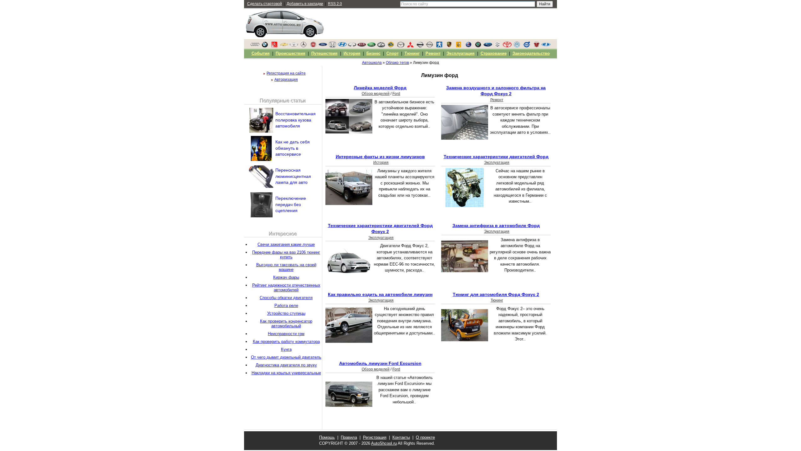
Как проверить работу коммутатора (286, 341)
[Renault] (458, 46)
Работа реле (286, 305)
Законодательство (531, 53)
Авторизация (286, 79)
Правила (349, 437)
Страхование (494, 53)
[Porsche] (449, 46)
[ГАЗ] (536, 46)
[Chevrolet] (284, 46)
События (261, 53)
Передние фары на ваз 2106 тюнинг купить (286, 254)
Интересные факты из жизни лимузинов (380, 156)
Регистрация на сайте (286, 73)
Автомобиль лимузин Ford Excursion (380, 363)
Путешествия (324, 53)
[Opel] (429, 46)
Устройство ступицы (286, 313)
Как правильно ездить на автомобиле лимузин (380, 294)
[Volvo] (526, 46)
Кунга (286, 349)
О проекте (425, 437)
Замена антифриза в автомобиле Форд (496, 225)
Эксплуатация (496, 162)
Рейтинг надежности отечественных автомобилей (286, 287)
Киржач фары (286, 277)
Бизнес (373, 53)
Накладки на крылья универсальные (286, 373)
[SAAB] (468, 46)
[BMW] (264, 46)
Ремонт (496, 100)
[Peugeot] (439, 46)
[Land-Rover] (371, 46)
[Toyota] (507, 46)
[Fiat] (313, 46)
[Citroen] (274, 46)
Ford (396, 93)
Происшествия (290, 53)
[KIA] (361, 46)
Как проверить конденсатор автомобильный (286, 323)
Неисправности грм (286, 333)
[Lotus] (390, 46)
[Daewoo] (293, 46)
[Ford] (323, 46)
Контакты (401, 437)
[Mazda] (400, 46)
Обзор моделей (376, 93)
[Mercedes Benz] (303, 46)
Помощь (327, 437)
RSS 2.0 (335, 4)
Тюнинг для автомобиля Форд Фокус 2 (496, 294)
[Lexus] (381, 46)
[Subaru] (487, 46)
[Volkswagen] (517, 46)
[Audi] (255, 46)
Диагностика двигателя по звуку (286, 365)
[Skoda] (478, 46)
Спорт (392, 53)
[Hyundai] (342, 46)
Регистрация (374, 437)
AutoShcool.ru (384, 443)
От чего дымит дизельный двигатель (286, 357)
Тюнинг (497, 300)
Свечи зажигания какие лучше (286, 244)
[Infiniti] (352, 46)
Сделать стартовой (264, 4)
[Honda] (332, 46)
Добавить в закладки (305, 4)
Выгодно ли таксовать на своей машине (286, 267)
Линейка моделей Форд (380, 87)
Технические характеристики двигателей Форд (496, 156)
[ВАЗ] (546, 46)
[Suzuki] (497, 46)
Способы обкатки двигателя (286, 297)
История (381, 162)
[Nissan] (420, 46)
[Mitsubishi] (410, 46)
